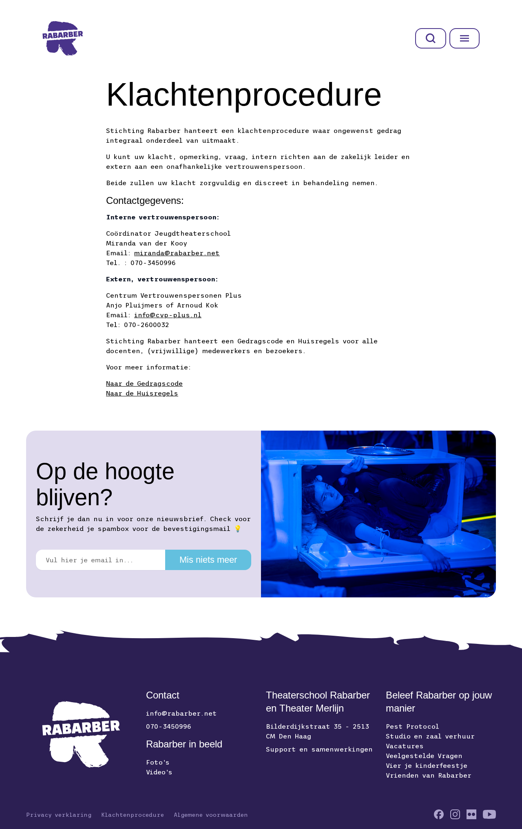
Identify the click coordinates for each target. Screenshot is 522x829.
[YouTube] (489, 814)
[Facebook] (439, 814)
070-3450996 (168, 726)
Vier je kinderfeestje (426, 765)
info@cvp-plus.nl (167, 314)
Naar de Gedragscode (144, 383)
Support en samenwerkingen (319, 749)
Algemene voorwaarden (211, 814)
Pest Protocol (412, 726)
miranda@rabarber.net (177, 252)
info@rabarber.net (181, 713)
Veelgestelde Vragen (424, 755)
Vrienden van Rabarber (428, 775)
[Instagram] (455, 814)
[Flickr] (471, 814)
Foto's (158, 762)
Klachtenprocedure (132, 814)
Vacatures (405, 745)
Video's (159, 772)
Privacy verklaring (58, 814)
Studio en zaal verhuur (430, 736)
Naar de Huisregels (142, 393)
